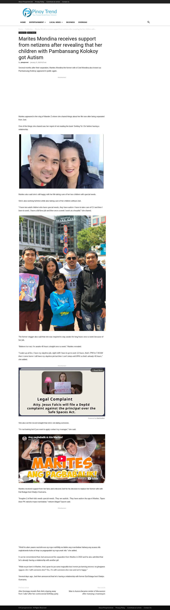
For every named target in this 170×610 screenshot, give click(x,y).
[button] (148, 22)
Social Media (31, 32)
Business (70, 22)
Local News (55, 22)
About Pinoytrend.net (26, 2)
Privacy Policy (39, 2)
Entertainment (36, 22)
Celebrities (29, 29)
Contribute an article (53, 2)
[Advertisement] (62, 96)
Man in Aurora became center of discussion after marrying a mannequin (87, 592)
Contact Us (65, 2)
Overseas (82, 22)
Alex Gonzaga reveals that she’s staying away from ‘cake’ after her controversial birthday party (38, 592)
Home (23, 22)
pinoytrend (24, 62)
